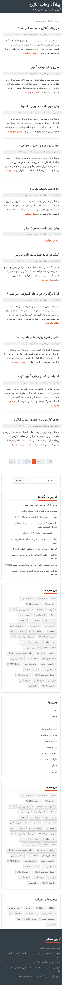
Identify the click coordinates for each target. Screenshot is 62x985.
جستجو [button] (19, 480)
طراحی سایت (50, 759)
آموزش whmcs (32, 604)
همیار (54, 765)
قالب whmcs (48, 648)
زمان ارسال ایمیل (26, 637)
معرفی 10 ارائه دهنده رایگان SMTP (31, 517)
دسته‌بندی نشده (49, 753)
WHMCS (52, 716)
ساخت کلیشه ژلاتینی (47, 565)
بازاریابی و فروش (48, 735)
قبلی (49, 461)
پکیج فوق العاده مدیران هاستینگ (39, 106)
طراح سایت (49, 642)
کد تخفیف (32, 686)
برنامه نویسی (49, 620)
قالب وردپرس (16, 659)
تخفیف (22, 620)
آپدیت (11, 609)
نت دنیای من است (33, 505)
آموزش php (49, 604)
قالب (22, 642)
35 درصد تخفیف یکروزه (44, 188)
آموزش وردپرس (25, 609)
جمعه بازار (50, 631)
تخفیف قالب (34, 626)
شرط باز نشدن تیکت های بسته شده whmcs (40, 976)
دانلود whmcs (35, 631)
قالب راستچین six (30, 648)
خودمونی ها (51, 747)
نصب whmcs (22, 675)
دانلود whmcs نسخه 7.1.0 (34, 511)
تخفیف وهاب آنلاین (17, 626)
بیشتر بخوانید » (30, 53)
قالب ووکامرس (30, 664)
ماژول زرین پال (48, 669)
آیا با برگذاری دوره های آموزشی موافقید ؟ (33, 293)
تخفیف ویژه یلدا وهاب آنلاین (47, 962)
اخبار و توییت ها (49, 729)
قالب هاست (31, 659)
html (55, 710)
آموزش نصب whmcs (45, 609)
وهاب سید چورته (36, 34)
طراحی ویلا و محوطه (46, 571)
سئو (12, 637)
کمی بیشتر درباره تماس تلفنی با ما (37, 337)
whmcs (41, 598)
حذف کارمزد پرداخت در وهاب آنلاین (36, 419)
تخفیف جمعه (49, 626)
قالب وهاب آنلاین (47, 664)
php (52, 598)
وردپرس (51, 680)
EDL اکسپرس (50, 533)
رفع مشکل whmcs (46, 637)
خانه (57, 20)
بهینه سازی (34, 620)
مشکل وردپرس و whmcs (44, 675)
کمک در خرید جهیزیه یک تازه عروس (37, 254)
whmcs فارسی (26, 598)
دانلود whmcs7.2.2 (31, 533)
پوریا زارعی (51, 505)
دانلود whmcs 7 (16, 631)
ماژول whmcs (13, 664)
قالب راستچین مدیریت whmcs (20, 653)
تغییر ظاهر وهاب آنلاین (50, 948)
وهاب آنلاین (38, 680)
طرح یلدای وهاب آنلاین (45, 67)
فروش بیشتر (34, 642)
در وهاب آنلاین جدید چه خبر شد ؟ (38, 28)
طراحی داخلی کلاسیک (46, 555)
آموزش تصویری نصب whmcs (19, 565)
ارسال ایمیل (40, 615)
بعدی (13, 461)
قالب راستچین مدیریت (45, 653)
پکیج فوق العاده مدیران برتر (42, 227)
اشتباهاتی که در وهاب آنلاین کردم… (37, 376)
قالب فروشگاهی (48, 659)
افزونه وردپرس (24, 615)
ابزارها (54, 722)
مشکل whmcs (31, 669)
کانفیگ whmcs (48, 686)
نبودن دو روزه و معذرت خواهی (40, 145)
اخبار (52, 615)
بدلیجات (53, 511)
